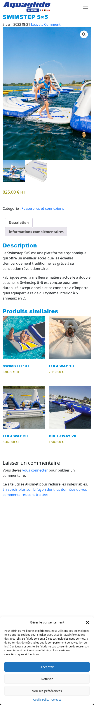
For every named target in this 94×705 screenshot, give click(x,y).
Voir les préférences (47, 691)
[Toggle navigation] (85, 6)
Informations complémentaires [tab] (36, 231)
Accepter (47, 667)
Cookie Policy (41, 700)
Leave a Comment (46, 24)
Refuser (47, 679)
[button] (87, 622)
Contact (56, 700)
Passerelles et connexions (42, 208)
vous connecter (35, 470)
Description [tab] (19, 222)
